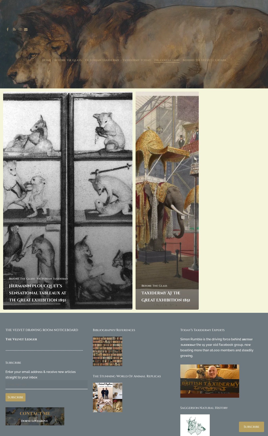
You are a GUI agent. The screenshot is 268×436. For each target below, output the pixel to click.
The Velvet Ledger (21, 339)
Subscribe (15, 397)
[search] (260, 30)
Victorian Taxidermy (52, 279)
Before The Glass (22, 279)
